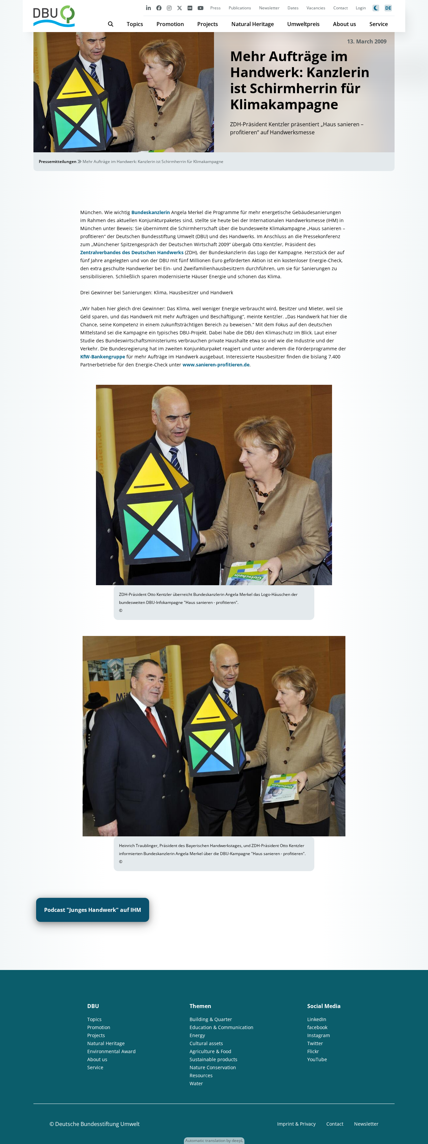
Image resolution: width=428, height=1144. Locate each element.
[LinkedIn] (148, 8)
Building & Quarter (211, 1019)
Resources (201, 1075)
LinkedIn (316, 1019)
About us (344, 24)
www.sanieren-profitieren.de (216, 364)
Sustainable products (213, 1059)
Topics (135, 24)
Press (215, 8)
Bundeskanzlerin (151, 212)
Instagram (318, 1035)
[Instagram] (169, 8)
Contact (340, 8)
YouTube (317, 1059)
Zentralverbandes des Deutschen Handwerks (132, 252)
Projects (207, 24)
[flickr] (190, 8)
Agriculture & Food (210, 1051)
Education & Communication (221, 1027)
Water (196, 1083)
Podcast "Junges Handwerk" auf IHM (92, 910)
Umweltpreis (303, 24)
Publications (240, 8)
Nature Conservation (213, 1067)
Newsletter (269, 8)
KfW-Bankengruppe (102, 356)
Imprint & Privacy (296, 1124)
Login (361, 8)
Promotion (170, 24)
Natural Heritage (252, 24)
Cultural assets (206, 1043)
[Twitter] (179, 8)
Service (378, 24)
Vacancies (316, 8)
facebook (317, 1027)
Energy (197, 1035)
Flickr (313, 1051)
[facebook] (158, 8)
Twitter (315, 1043)
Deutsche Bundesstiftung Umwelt (97, 1124)
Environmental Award (111, 1051)
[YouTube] (200, 8)
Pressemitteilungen (58, 161)
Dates (293, 8)
